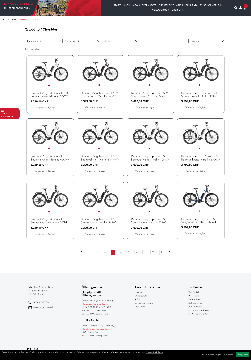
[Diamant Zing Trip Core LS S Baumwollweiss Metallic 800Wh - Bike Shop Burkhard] (200, 133)
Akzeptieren (242, 355)
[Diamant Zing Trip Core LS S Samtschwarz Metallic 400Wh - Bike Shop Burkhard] (50, 196)
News (136, 5)
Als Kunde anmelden (198, 314)
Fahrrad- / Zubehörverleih (203, 5)
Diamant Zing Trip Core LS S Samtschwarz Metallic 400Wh (49, 221)
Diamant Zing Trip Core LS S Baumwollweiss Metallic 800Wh (200, 158)
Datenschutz (141, 296)
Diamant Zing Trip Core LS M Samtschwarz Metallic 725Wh (149, 95)
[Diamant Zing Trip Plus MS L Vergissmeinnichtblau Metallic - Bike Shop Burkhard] (200, 196)
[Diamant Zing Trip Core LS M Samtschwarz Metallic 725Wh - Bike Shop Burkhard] (150, 69)
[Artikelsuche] (235, 8)
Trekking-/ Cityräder (28, 20)
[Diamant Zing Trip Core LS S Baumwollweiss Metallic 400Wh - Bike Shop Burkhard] (50, 133)
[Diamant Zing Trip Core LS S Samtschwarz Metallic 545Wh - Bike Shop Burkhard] (100, 196)
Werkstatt (149, 5)
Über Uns (178, 10)
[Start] (3, 20)
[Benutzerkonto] (240, 8)
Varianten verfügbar (44, 108)
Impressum (140, 307)
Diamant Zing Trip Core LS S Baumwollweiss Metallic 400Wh (50, 158)
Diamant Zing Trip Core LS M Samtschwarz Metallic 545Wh (99, 95)
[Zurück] (81, 252)
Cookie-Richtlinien (154, 353)
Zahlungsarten (195, 303)
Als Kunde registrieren (198, 310)
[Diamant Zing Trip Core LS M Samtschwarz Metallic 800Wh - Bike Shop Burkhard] (200, 69)
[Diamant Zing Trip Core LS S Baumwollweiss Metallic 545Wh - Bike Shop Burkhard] (100, 133)
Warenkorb (193, 296)
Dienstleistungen (171, 5)
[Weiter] (170, 252)
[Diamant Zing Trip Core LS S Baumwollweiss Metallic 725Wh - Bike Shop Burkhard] (150, 133)
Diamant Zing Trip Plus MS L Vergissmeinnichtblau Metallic (199, 221)
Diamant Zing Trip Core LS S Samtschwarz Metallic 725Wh (149, 221)
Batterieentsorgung (144, 303)
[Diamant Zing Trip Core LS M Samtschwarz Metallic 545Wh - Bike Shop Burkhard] (100, 69)
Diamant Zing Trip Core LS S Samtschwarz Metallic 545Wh (99, 221)
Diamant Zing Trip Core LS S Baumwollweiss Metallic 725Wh (150, 158)
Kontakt (139, 292)
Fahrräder (11, 20)
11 (161, 252)
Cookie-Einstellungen (211, 355)
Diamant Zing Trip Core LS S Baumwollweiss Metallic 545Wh (100, 158)
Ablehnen (228, 355)
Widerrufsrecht (195, 307)
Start (117, 5)
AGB (137, 299)
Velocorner (160, 10)
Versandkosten (195, 299)
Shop (126, 5)
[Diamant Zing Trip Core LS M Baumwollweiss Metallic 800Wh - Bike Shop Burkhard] (50, 69)
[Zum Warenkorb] (245, 9)
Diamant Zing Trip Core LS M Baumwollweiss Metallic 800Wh (50, 95)
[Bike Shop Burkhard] (50, 8)
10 (153, 252)
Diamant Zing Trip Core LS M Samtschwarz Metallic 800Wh (200, 95)
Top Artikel (193, 292)
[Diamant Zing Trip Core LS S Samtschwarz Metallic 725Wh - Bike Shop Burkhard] (150, 196)
